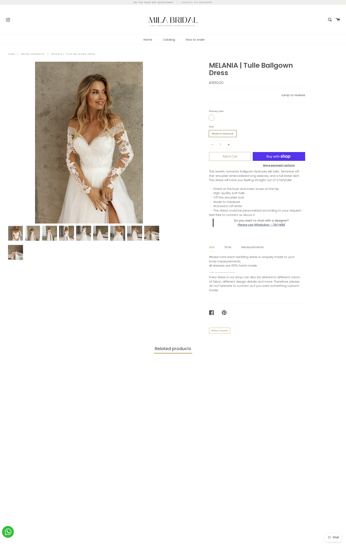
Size (211, 126)
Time (227, 247)
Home (148, 40)
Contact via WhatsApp (196, 2)
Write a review (219, 330)
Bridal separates (32, 54)
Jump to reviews (293, 95)
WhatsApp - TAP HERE (269, 225)
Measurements (252, 247)
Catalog (169, 40)
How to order (195, 40)
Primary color (216, 111)
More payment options (279, 165)
